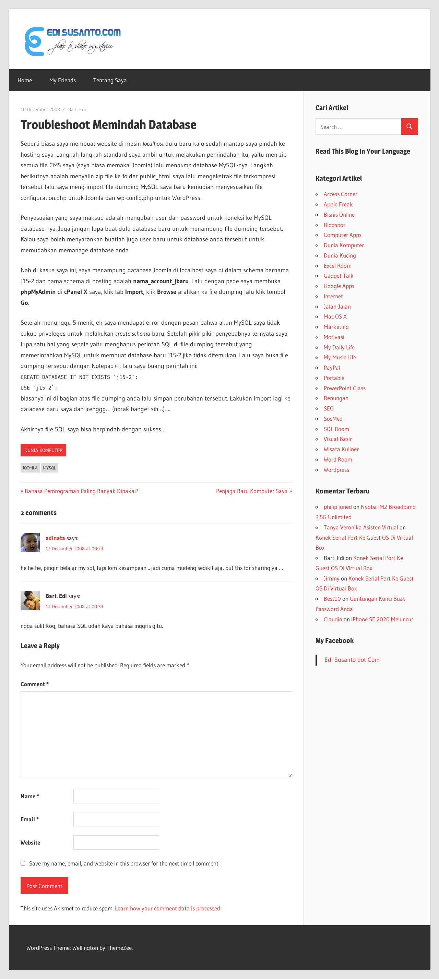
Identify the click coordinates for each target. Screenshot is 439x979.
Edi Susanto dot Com (352, 660)
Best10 (332, 598)
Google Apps (339, 285)
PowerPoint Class (345, 388)
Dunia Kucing (340, 255)
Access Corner (340, 194)
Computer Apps (342, 234)
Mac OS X (335, 316)
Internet (333, 296)
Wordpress (336, 469)
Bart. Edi (77, 109)
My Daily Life (339, 347)
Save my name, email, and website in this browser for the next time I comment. (124, 863)
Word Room (338, 459)
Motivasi (334, 337)
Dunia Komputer (43, 450)
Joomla (30, 467)
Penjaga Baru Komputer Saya (252, 490)
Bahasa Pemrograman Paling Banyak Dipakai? (81, 490)
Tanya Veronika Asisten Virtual (361, 527)
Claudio (333, 619)
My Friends (62, 80)
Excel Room (338, 265)
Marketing (336, 326)
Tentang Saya (110, 80)
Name (30, 796)
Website (30, 842)
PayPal (332, 367)
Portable (334, 377)
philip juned (338, 506)
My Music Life (340, 357)
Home (24, 80)
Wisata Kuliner (341, 449)
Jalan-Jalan (337, 306)
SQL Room (336, 428)
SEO (329, 408)
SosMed (333, 418)
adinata (55, 537)
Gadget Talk (339, 275)
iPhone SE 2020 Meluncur (382, 619)
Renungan (336, 398)
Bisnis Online (339, 214)
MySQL (49, 467)
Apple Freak (338, 204)
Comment (35, 684)
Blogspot (334, 224)
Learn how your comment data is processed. (168, 908)
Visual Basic (338, 438)
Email (30, 819)
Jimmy (332, 578)
